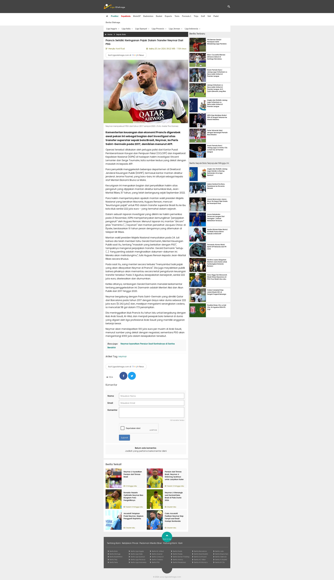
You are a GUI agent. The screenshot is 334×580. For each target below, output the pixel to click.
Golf (203, 16)
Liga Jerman (174, 29)
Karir (180, 543)
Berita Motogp (115, 554)
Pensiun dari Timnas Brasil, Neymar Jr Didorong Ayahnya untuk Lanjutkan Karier (174, 475)
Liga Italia (126, 29)
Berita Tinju (113, 559)
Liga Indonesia (191, 29)
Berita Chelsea (157, 559)
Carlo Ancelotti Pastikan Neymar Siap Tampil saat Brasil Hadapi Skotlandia (174, 517)
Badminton (148, 16)
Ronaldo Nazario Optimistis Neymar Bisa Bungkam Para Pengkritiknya (133, 496)
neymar (122, 356)
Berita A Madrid (221, 559)
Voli (209, 16)
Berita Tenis (114, 562)
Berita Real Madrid (201, 554)
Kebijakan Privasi (130, 543)
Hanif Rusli (120, 48)
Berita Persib (177, 551)
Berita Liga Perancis (138, 559)
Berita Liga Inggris (137, 551)
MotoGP (137, 16)
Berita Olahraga (113, 22)
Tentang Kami (114, 543)
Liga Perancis (158, 29)
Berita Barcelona (200, 551)
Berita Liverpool (157, 556)
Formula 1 (186, 16)
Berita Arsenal (157, 554)
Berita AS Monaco (201, 562)
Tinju (196, 16)
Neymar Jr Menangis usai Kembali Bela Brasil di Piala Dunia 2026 (174, 496)
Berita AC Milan (200, 559)
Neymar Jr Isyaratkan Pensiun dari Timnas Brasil (133, 474)
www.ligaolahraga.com (170, 576)
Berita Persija (177, 554)
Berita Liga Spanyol (138, 556)
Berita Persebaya (179, 562)
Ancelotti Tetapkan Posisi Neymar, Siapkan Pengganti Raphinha (133, 516)
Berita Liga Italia (136, 554)
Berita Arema (178, 559)
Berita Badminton (116, 556)
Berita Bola (114, 551)
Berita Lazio (219, 551)
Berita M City (220, 562)
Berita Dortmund (200, 556)
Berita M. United (158, 551)
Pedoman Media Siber (150, 543)
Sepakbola (125, 16)
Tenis (177, 16)
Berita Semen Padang (181, 556)
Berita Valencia (220, 556)
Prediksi (114, 16)
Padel (216, 16)
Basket (159, 16)
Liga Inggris (111, 29)
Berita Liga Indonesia (138, 562)
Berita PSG (156, 562)
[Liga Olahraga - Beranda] (114, 6)
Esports (168, 16)
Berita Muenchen (221, 554)
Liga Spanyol (141, 29)
